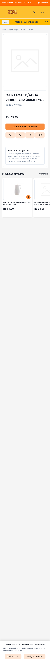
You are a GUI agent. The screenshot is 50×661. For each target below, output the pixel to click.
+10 (29, 135)
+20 (40, 135)
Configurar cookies (34, 656)
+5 (20, 135)
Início (4, 29)
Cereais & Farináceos (26, 21)
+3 (10, 135)
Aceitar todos (13, 656)
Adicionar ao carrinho (25, 126)
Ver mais (43, 174)
